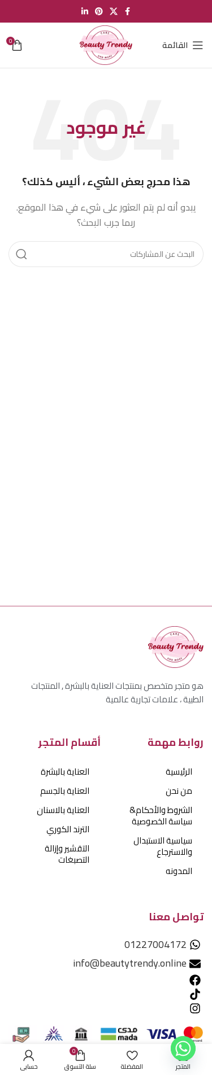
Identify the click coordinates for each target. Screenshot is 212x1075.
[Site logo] (106, 44)
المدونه (179, 871)
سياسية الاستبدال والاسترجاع (162, 846)
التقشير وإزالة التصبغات (67, 854)
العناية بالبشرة (65, 771)
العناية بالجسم (64, 791)
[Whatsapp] (183, 1048)
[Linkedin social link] (85, 11)
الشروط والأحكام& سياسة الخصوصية (160, 815)
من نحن (179, 791)
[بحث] (21, 254)
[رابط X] (113, 11)
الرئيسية (179, 771)
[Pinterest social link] (99, 11)
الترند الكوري (67, 829)
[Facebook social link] (128, 11)
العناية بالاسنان (63, 810)
